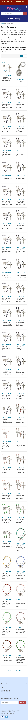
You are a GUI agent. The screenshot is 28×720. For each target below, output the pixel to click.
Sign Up (22, 702)
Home (2, 23)
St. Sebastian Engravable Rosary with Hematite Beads (7, 421)
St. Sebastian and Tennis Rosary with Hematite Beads (20, 324)
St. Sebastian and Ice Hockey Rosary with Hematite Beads (7, 348)
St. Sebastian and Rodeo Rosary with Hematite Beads (20, 106)
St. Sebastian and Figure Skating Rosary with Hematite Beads (7, 203)
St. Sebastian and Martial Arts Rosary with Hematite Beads (21, 300)
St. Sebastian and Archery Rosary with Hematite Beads (7, 130)
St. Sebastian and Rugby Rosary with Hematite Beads (6, 154)
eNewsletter (18, 710)
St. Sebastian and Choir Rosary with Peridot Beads (20, 521)
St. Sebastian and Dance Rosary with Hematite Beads (6, 251)
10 (16, 670)
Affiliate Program (11, 711)
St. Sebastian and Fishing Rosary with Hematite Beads (20, 130)
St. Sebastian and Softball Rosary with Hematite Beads (7, 178)
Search (13, 710)
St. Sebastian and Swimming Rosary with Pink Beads (20, 497)
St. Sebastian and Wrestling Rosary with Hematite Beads (7, 275)
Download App (3, 711)
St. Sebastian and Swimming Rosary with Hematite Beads (7, 324)
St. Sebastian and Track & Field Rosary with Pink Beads (7, 497)
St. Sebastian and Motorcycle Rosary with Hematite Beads (7, 106)
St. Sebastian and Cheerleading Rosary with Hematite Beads (21, 275)
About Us (2, 710)
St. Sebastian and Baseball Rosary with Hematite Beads (21, 397)
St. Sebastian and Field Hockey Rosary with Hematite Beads (21, 178)
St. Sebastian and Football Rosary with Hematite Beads (7, 397)
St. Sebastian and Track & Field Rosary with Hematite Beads (21, 203)
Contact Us (8, 710)
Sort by (8, 56)
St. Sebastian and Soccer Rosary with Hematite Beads (20, 348)
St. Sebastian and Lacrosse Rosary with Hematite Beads (21, 227)
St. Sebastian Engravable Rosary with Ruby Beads (20, 421)
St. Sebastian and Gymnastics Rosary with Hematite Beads (21, 251)
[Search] (25, 13)
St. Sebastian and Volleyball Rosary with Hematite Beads (21, 154)
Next (20, 670)
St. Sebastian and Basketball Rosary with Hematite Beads (7, 372)
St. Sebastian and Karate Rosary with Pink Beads (20, 445)
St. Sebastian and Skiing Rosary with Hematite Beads (6, 300)
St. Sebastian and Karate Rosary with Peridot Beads (6, 521)
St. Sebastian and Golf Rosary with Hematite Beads (20, 372)
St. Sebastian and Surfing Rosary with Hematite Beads (6, 227)
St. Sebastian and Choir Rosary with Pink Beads (6, 471)
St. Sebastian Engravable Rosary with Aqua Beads (6, 78)
